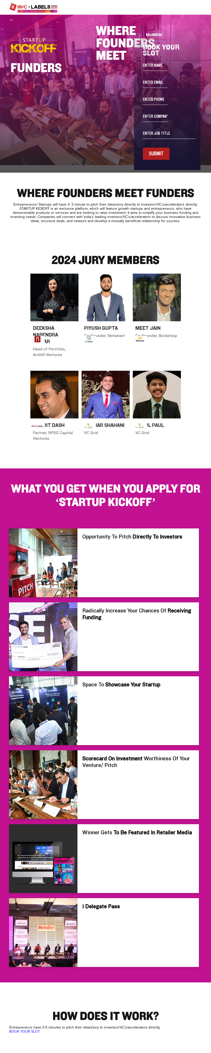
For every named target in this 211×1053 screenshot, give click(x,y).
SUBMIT (156, 153)
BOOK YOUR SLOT (24, 1032)
